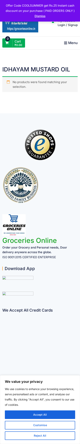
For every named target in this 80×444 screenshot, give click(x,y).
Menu (73, 43)
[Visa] (3, 330)
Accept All (40, 414)
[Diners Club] (3, 345)
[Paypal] (3, 338)
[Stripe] (3, 360)
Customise (40, 425)
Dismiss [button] (40, 16)
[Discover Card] (3, 353)
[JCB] (3, 368)
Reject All (40, 435)
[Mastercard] (3, 323)
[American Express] (3, 315)
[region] (40, 409)
